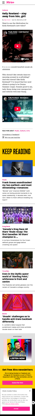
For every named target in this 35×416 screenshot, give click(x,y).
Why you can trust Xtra (12, 137)
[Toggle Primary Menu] (3, 2)
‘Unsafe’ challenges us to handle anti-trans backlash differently (17, 319)
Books (4, 314)
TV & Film (5, 271)
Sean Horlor (7, 20)
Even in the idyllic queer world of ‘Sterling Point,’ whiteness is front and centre (15, 278)
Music (17, 131)
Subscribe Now (17, 383)
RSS (33, 402)
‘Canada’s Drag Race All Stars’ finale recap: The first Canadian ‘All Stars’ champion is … (15, 233)
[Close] (30, 391)
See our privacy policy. (12, 404)
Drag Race (6, 226)
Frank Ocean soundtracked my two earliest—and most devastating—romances (17, 185)
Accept (16, 408)
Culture (5, 10)
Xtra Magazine (10, 2)
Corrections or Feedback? (11, 134)
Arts (28, 131)
